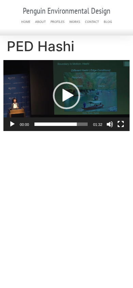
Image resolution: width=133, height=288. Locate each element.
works (74, 21)
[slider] (61, 124)
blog (108, 21)
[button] (66, 95)
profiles (57, 21)
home (25, 21)
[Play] (12, 124)
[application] (66, 95)
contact (92, 21)
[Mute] (109, 124)
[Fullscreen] (120, 124)
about (40, 21)
